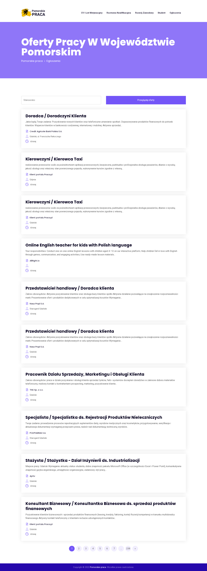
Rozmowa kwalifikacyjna (119, 13)
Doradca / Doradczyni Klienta (55, 116)
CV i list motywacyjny (91, 13)
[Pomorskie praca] (33, 13)
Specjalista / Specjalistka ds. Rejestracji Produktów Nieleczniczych (93, 417)
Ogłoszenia (175, 13)
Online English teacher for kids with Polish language (78, 245)
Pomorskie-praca (98, 567)
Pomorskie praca (32, 61)
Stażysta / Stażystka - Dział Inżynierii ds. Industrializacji (82, 460)
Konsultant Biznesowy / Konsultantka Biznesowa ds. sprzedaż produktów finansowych (100, 506)
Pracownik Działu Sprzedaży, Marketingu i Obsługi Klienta (84, 374)
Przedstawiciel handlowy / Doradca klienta (69, 288)
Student (161, 13)
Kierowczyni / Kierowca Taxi (54, 159)
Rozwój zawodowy (144, 13)
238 (128, 548)
